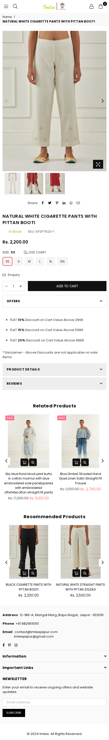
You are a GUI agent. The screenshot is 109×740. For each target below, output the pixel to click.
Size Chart (37, 252)
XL (50, 261)
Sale (10, 418)
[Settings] (91, 6)
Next (102, 101)
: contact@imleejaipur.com (35, 631)
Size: (24, 252)
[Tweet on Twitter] (50, 203)
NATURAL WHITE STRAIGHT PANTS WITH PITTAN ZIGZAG (80, 586)
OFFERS (13, 301)
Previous (6, 101)
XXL (62, 261)
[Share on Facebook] (43, 203)
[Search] (15, 6)
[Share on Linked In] (64, 203)
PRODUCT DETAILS (23, 369)
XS (7, 261)
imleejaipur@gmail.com (34, 636)
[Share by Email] (78, 203)
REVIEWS (14, 383)
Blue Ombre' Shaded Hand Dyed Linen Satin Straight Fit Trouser (80, 478)
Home (7, 17)
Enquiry (13, 275)
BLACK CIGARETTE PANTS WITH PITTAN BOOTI (28, 586)
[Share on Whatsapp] (71, 203)
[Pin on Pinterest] (57, 203)
